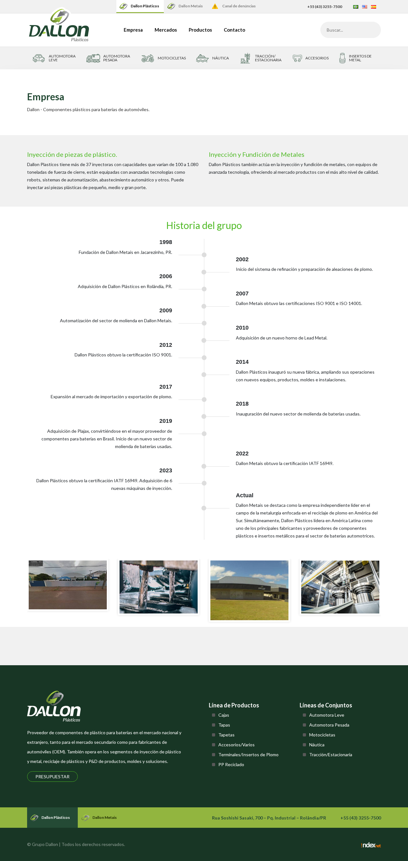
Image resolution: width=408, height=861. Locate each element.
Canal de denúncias (239, 6)
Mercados (166, 30)
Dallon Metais (190, 6)
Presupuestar (52, 776)
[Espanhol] (373, 6)
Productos (200, 30)
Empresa (133, 30)
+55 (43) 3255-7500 (324, 6)
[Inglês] (364, 6)
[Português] (355, 6)
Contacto (234, 30)
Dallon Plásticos (145, 6)
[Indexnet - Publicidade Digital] (371, 844)
